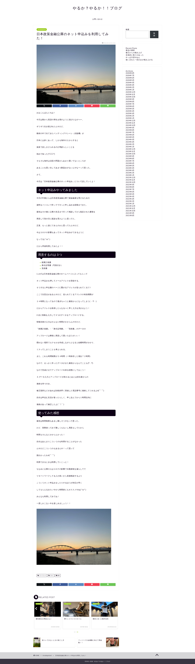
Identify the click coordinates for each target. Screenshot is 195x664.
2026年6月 (130, 78)
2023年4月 (130, 168)
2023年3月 (130, 170)
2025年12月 (130, 92)
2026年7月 (130, 75)
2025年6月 (130, 106)
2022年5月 (130, 194)
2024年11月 (130, 123)
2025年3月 (130, 113)
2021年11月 (130, 208)
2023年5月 (130, 166)
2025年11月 (130, 94)
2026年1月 (130, 90)
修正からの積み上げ (134, 53)
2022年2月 (130, 201)
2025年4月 (130, 111)
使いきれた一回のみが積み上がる (139, 60)
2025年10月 (130, 97)
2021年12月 (130, 206)
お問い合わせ (97, 19)
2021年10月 (130, 211)
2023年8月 (130, 158)
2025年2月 (130, 116)
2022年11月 (130, 180)
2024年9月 (130, 128)
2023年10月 (130, 154)
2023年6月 (130, 163)
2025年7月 (130, 104)
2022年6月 (130, 192)
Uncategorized (42, 29)
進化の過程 (130, 50)
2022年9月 (130, 185)
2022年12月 (130, 177)
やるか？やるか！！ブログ (97, 8)
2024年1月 (130, 147)
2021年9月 (130, 213)
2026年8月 (130, 73)
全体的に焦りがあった (135, 55)
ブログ (51, 575)
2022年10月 (130, 182)
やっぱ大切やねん (133, 57)
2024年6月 (130, 135)
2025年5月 (130, 109)
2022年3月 (130, 199)
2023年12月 (130, 149)
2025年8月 (130, 101)
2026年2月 (130, 87)
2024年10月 (130, 125)
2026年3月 (130, 85)
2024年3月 (130, 142)
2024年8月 (130, 130)
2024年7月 (130, 132)
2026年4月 (130, 83)
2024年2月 (130, 144)
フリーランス (42, 575)
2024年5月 (130, 137)
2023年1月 (130, 175)
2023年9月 (130, 156)
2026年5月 (130, 80)
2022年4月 (130, 196)
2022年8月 (130, 187)
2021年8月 (130, 215)
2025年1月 (130, 118)
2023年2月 (130, 173)
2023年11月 (130, 151)
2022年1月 (130, 204)
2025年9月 (130, 99)
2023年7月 (130, 161)
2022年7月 (130, 189)
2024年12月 (130, 120)
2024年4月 (130, 139)
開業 (58, 575)
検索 (127, 29)
